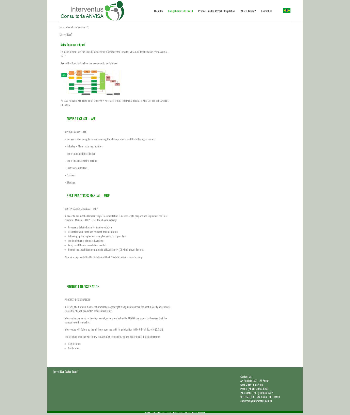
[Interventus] (92, 11)
